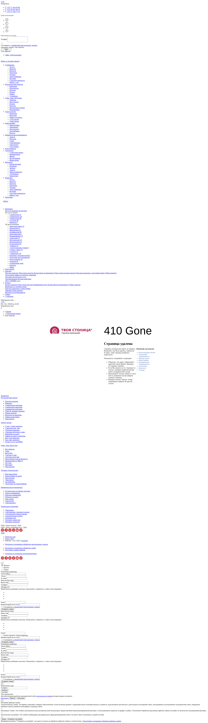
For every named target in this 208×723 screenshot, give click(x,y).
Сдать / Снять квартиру (14, 426)
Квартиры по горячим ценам (16, 287)
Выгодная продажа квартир (65, 273)
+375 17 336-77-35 (13, 12)
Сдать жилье (14, 119)
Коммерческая (15, 154)
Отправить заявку (7, 609)
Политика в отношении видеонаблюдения (21, 554)
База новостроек (11, 474)
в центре (14, 252)
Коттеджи (13, 115)
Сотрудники (14, 147)
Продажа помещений (13, 495)
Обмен (12, 94)
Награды (13, 71)
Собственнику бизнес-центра (16, 514)
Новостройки (10, 123)
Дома (7, 451)
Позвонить (5, 396)
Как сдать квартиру (12, 438)
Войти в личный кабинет (10, 61)
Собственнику (15, 143)
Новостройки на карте (13, 476)
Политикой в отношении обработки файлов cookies (102, 721)
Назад (4, 719)
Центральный (16, 242)
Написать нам (10, 537)
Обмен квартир (110, 273)
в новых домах (16, 250)
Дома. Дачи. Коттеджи (13, 98)
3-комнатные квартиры (13, 409)
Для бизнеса (14, 174)
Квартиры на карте (12, 434)
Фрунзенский (16, 240)
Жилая (12, 156)
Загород (12, 168)
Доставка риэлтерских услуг (15, 277)
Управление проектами (9, 506)
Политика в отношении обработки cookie (20, 548)
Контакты (8, 162)
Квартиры (13, 86)
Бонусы (12, 133)
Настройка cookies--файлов (15, 550)
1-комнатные (15, 215)
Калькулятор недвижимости (44, 273)
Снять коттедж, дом (12, 428)
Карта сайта (9, 539)
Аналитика (9, 150)
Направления (14, 110)
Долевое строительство (9, 470)
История (13, 78)
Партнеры (13, 73)
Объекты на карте (11, 497)
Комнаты (14, 222)
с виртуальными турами (19, 248)
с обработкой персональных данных (24, 45)
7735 (2, 2)
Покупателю (14, 129)
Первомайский (16, 236)
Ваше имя (4, 582)
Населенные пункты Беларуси (16, 459)
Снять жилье (14, 121)
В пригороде (15, 244)
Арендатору (14, 145)
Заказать (5, 690)
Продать (13, 90)
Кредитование (10, 149)
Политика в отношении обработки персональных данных (26, 544)
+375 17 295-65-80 (13, 7)
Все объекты (10, 449)
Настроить (5, 698)
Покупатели (14, 88)
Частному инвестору (12, 520)
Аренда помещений (12, 493)
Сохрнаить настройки (15, 719)
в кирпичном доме (16, 263)
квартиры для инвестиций (20, 255)
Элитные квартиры (12, 430)
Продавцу (9, 465)
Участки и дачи (11, 455)
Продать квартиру (12, 273)
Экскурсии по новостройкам (16, 484)
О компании (9, 65)
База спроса (9, 499)
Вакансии (8, 178)
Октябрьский (15, 232)
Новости (13, 69)
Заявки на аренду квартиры (15, 436)
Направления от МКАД (14, 461)
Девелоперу (14, 127)
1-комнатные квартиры (13, 405)
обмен (12, 267)
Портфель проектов (12, 522)
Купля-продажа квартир (14, 84)
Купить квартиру (11, 285)
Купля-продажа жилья (147, 352)
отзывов (24, 541)
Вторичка (13, 166)
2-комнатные (16, 217)
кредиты (13, 265)
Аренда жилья (10, 112)
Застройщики (15, 131)
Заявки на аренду (16, 117)
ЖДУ (6, 49)
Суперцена (14, 96)
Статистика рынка (16, 152)
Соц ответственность (17, 193)
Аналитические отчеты (13, 516)
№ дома (3, 578)
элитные (14, 261)
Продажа (13, 139)
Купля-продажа (15, 164)
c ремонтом (15, 254)
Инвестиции (14, 160)
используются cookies (44, 696)
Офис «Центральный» (13, 55)
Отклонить (21, 698)
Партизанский (15, 234)
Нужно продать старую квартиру (15, 635)
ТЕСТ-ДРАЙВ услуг (12, 281)
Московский (15, 230)
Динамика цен (10, 518)
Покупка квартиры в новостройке (17, 289)
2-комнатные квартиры (13, 407)
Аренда (12, 137)
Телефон (4, 39)
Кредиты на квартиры (13, 415)
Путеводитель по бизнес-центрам (17, 491)
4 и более (14, 220)
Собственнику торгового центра (17, 512)
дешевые (14, 246)
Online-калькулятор (12, 417)
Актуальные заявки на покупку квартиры (20, 275)
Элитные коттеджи (12, 457)
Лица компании (15, 77)
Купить (12, 92)
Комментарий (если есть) (10, 604)
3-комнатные (15, 218)
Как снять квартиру (12, 440)
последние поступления (19, 257)
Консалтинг (14, 176)
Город (3, 574)
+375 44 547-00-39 (13, 9)
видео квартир (16, 259)
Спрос (12, 141)
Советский (15, 238)
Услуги (12, 67)
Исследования (15, 158)
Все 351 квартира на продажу (16, 211)
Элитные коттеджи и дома (15, 432)
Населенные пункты (17, 108)
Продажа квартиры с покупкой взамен (90, 273)
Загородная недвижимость (144, 355)
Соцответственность (17, 80)
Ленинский (15, 228)
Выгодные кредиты (26, 273)
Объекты (13, 100)
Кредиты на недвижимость (15, 292)
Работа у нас (14, 82)
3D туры (8, 463)
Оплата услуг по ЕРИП (14, 442)
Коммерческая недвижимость (16, 135)
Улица (3, 576)
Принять (12, 698)
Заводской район (17, 226)
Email (3, 602)
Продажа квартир (11, 401)
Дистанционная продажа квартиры (18, 279)
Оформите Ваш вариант (14, 290)
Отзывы (12, 75)
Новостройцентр (16, 172)
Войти (5, 201)
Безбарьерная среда (40, 285)
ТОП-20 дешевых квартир (15, 411)
